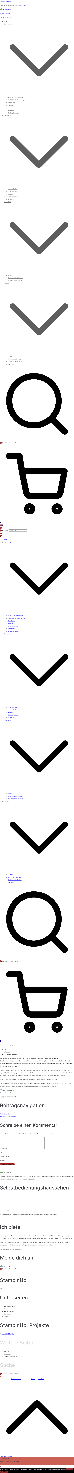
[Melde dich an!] (5, 1266)
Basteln (29, 1061)
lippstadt (2, 1063)
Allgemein (48, 1058)
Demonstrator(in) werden (15, 280)
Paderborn (9, 1063)
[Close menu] (1, 536)
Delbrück (41, 1061)
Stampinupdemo (41, 1063)
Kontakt (24, 5)
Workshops (11, 105)
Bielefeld (35, 1061)
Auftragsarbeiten (13, 108)
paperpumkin (17, 1063)
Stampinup (32, 1063)
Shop (1, 525)
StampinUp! (7, 634)
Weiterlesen (4, 1471)
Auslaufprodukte (5, 1114)
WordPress (41, 1379)
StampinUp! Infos (13, 191)
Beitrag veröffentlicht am (21, 1058)
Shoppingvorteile (13, 196)
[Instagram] (40, 1218)
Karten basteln (56, 1061)
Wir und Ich (7, 720)
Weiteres (6, 801)
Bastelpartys (11, 110)
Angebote (11, 199)
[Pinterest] (44, 1218)
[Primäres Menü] (1, 528)
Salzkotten (25, 1063)
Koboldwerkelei (5, 13)
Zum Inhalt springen (6, 1)
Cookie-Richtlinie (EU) (15, 361)
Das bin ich (11, 275)
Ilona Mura (6, 1058)
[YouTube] (37, 1218)
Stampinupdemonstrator (53, 1063)
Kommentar (4, 1148)
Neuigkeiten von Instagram (8, 1116)
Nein (71, 1469)
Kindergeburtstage (13, 113)
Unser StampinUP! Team (15, 278)
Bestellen (10, 194)
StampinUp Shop (13, 189)
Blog (5, 21)
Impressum (11, 364)
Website (2, 1160)
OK (67, 1469)
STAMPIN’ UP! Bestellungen (16, 100)
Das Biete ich (8, 542)
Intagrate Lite (8, 1092)
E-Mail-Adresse (5, 1156)
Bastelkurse (11, 102)
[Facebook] (33, 1218)
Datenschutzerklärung (14, 359)
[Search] (1, 443)
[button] (39, 95)
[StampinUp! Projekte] (7, 1334)
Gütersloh (48, 1061)
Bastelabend (23, 1061)
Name (2, 1152)
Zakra (33, 1379)
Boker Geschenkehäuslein (15, 97)
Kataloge (6, 1316)
